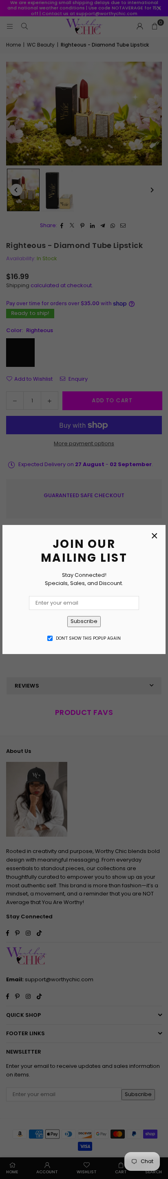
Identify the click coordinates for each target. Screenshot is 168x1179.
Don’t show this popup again (88, 638)
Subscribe (84, 621)
